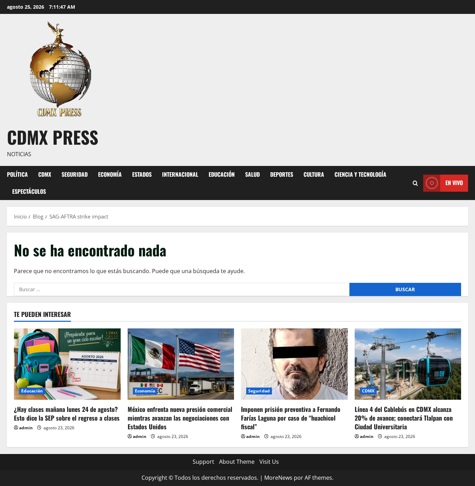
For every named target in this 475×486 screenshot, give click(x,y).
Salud (252, 174)
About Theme (237, 461)
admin (26, 428)
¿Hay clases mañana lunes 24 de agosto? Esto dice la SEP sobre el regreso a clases (67, 413)
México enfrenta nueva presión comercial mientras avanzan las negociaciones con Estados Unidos (180, 418)
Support (203, 461)
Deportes (281, 174)
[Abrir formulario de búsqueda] (415, 183)
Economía (110, 174)
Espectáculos (29, 191)
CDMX (44, 174)
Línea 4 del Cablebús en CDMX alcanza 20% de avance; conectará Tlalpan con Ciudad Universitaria (404, 418)
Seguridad (75, 174)
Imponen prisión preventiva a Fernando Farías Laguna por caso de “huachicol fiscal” (290, 418)
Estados (142, 174)
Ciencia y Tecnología (360, 174)
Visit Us (269, 461)
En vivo (454, 182)
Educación (222, 174)
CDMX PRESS (52, 137)
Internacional (180, 174)
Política (17, 174)
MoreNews (278, 477)
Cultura (314, 174)
